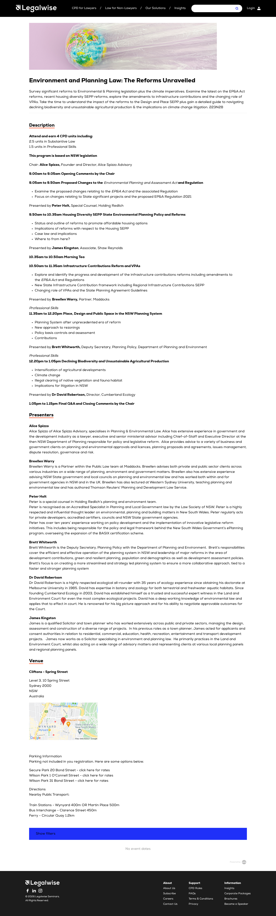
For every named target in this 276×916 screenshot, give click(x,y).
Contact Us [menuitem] (170, 904)
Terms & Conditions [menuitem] (201, 899)
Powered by (235, 862)
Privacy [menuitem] (193, 904)
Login (251, 8)
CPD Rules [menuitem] (195, 888)
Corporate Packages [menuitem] (237, 893)
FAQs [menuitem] (192, 893)
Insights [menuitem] (229, 888)
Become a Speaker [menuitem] (236, 904)
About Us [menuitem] (169, 888)
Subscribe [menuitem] (169, 893)
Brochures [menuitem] (230, 899)
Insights (180, 8)
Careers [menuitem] (168, 899)
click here (86, 770)
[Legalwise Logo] (36, 8)
